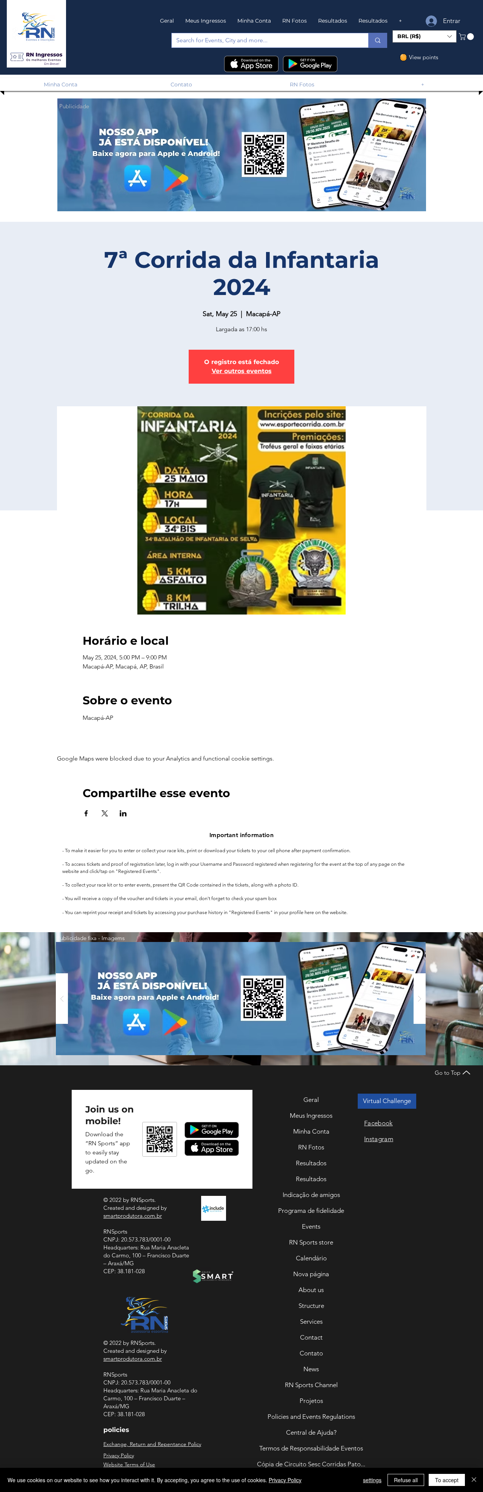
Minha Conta (311, 1131)
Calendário (311, 1258)
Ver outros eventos (242, 371)
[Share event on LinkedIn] (123, 813)
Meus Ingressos (311, 1115)
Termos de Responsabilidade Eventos (311, 1448)
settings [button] (372, 1480)
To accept (446, 1480)
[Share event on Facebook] (86, 813)
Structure (311, 1305)
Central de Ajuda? (311, 1432)
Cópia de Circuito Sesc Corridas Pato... (311, 1464)
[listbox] (424, 36)
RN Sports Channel (311, 1385)
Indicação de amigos (311, 1195)
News (311, 1369)
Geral (311, 1099)
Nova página (311, 1274)
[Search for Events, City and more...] (377, 40)
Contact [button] (311, 1337)
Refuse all (406, 1480)
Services (311, 1321)
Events (311, 1226)
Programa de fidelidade (311, 1210)
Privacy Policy (285, 1480)
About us (311, 1290)
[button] (36, 57)
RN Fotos (311, 1147)
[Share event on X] (104, 813)
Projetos (311, 1400)
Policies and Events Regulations (311, 1416)
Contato (311, 1353)
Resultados (311, 1163)
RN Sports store (311, 1242)
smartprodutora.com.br (132, 1215)
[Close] (473, 1480)
